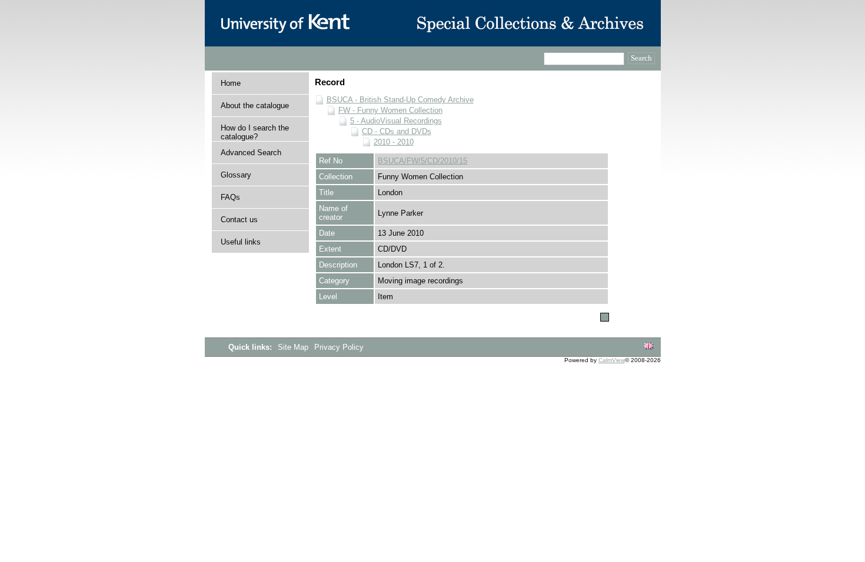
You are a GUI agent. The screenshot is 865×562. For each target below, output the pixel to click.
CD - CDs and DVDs (396, 131)
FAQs (230, 197)
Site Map (294, 347)
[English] (648, 346)
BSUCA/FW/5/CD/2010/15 (422, 160)
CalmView (611, 360)
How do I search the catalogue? (255, 132)
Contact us (239, 219)
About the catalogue (255, 105)
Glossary (236, 174)
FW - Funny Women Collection (390, 110)
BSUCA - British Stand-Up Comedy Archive (400, 99)
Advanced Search (251, 152)
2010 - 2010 (394, 142)
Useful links (241, 241)
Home (231, 83)
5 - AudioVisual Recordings (396, 120)
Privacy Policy (339, 347)
